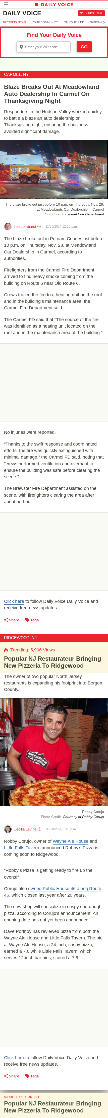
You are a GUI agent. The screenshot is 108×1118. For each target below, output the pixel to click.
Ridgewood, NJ (20, 638)
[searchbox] (47, 47)
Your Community (45, 22)
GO (84, 46)
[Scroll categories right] (104, 22)
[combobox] (43, 46)
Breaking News (14, 22)
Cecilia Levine (25, 829)
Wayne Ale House (70, 841)
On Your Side (74, 22)
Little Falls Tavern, (22, 847)
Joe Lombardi (25, 226)
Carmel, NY (16, 74)
